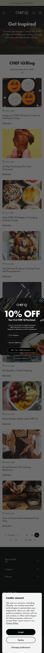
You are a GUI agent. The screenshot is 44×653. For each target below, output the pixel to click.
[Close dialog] (41, 300)
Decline (21, 639)
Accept (21, 632)
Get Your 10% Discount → (22, 350)
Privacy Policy (12, 622)
